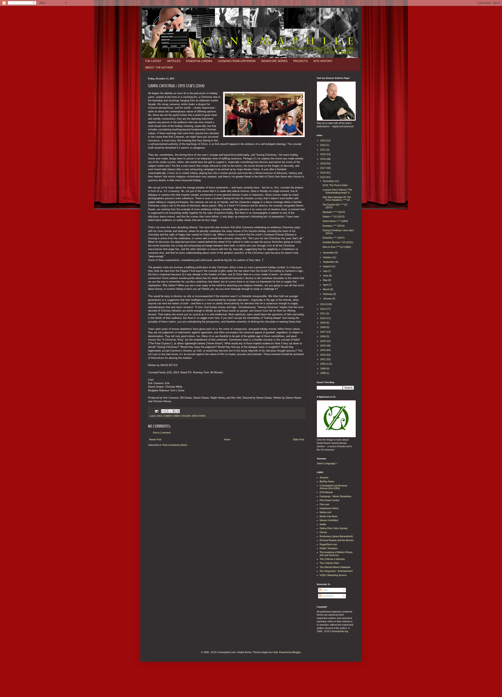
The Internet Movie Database (335, 567)
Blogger (296, 652)
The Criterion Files (329, 563)
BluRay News (327, 481)
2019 (323, 159)
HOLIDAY (186, 416)
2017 (323, 168)
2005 (323, 341)
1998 (323, 373)
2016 (323, 172)
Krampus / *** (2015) (334, 225)
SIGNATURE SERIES (274, 61)
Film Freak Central (329, 500)
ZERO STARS (198, 416)
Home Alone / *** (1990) (335, 221)
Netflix (323, 524)
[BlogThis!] (167, 411)
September (329, 262)
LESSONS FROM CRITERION (237, 61)
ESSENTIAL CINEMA (199, 61)
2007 (323, 332)
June (326, 275)
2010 (323, 318)
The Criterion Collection (332, 559)
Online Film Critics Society (333, 528)
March (326, 289)
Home (227, 439)
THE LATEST (153, 61)
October (327, 257)
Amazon (324, 477)
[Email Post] (156, 411)
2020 (323, 154)
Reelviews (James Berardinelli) (336, 536)
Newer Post (155, 439)
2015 (323, 177)
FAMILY (176, 416)
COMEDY (167, 416)
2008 (323, 327)
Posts (324, 590)
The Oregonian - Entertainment (336, 571)
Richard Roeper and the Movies (337, 540)
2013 (323, 309)
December (329, 181)
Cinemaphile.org (339, 631)
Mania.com (325, 512)
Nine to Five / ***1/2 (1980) (337, 247)
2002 (323, 354)
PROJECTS (300, 61)
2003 (323, 350)
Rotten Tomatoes (329, 548)
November (329, 252)
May (325, 280)
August (327, 266)
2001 (323, 359)
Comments (327, 596)
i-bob (275, 652)
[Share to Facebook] (174, 411)
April (325, 285)
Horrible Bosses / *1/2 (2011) (338, 242)
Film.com (324, 504)
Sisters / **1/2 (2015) (334, 216)
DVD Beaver (326, 492)
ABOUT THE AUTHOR (159, 67)
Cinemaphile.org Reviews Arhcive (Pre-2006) (333, 487)
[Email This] (163, 411)
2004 (323, 345)
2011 (323, 313)
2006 (323, 336)
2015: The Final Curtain (335, 185)
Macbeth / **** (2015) (334, 212)
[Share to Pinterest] (178, 411)
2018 (323, 163)
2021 (323, 149)
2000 (323, 364)
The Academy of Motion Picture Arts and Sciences (336, 553)
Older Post (298, 439)
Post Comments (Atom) (175, 445)
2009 (323, 322)
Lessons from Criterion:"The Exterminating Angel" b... (337, 191)
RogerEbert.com (328, 544)
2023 (323, 140)
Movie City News (328, 516)
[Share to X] (170, 411)
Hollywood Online (329, 508)
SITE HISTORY (322, 61)
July (325, 271)
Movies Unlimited (329, 520)
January (327, 298)
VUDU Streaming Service (333, 575)
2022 (323, 145)
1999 (323, 368)
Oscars (323, 532)
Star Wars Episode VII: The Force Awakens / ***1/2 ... (337, 198)
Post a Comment (162, 432)
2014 (159, 416)
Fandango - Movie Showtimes (335, 496)
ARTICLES (173, 61)
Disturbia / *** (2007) (334, 237)
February (328, 294)
